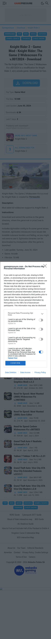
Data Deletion (10, 372)
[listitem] (25, 314)
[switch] (41, 320)
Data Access (25, 372)
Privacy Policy (40, 372)
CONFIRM (15, 363)
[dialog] (25, 320)
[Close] (45, 266)
